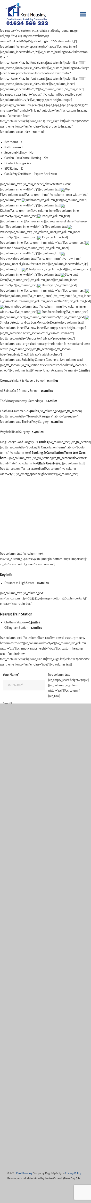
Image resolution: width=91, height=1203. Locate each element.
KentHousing (24, 1173)
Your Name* (11, 674)
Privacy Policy (73, 1173)
